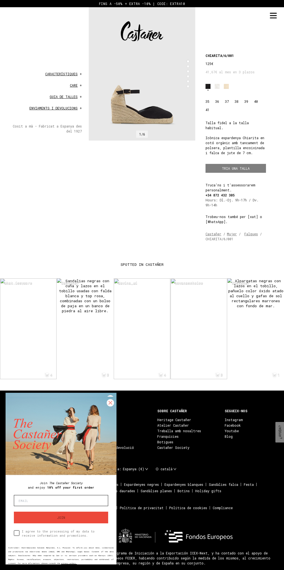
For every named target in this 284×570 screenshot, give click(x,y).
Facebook (233, 425)
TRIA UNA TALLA (236, 168)
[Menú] (273, 16)
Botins (184, 491)
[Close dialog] (110, 403)
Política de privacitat (142, 508)
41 (207, 110)
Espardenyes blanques (183, 484)
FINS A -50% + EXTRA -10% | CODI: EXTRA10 (142, 3)
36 (217, 101)
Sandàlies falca (223, 484)
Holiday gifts (208, 491)
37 (227, 101)
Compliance (223, 508)
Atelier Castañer (173, 425)
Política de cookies (188, 508)
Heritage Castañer (174, 420)
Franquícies (168, 436)
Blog (229, 436)
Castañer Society (173, 447)
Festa (249, 484)
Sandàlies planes (156, 491)
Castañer (213, 234)
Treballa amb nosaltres (179, 431)
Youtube (232, 431)
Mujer (232, 234)
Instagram (234, 420)
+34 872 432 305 (220, 195)
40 (256, 101)
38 (237, 101)
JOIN (61, 517)
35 (207, 101)
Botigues (165, 442)
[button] (188, 61)
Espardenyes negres (141, 484)
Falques (251, 234)
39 (246, 101)
